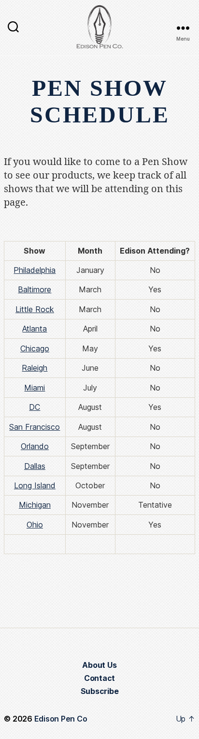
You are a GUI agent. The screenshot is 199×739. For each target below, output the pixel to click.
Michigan (35, 505)
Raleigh (34, 368)
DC (34, 407)
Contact (99, 678)
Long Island (35, 485)
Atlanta (34, 328)
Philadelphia (35, 270)
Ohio (35, 524)
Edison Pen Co (60, 719)
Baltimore (34, 289)
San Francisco (34, 427)
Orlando (35, 446)
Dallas (34, 466)
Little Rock (34, 309)
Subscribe (100, 691)
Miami (34, 387)
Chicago (34, 348)
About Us (99, 665)
